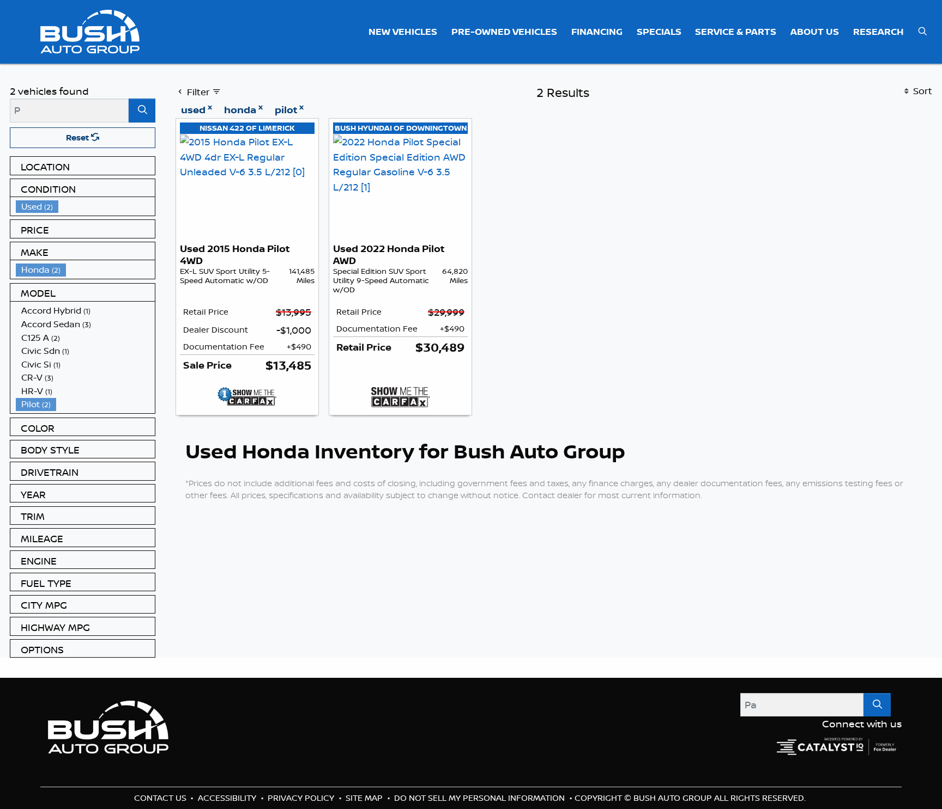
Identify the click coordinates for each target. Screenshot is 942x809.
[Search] (142, 110)
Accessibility (228, 798)
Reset (78, 137)
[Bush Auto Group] (90, 30)
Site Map (365, 798)
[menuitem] (85, 206)
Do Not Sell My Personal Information (480, 798)
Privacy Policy (302, 798)
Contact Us (161, 798)
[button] (403, 31)
